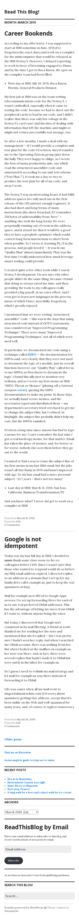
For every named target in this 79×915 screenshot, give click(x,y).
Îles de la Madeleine (19, 779)
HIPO (32, 354)
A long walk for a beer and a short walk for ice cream (39, 792)
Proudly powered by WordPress (23, 907)
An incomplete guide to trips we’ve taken (29, 760)
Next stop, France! (18, 789)
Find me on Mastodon (17, 752)
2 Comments (12, 524)
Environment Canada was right (26, 782)
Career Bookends (28, 33)
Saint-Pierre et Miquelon (22, 785)
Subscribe (13, 860)
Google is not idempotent (22, 542)
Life (18, 521)
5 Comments (12, 726)
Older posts (12, 739)
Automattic (11, 911)
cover (21, 390)
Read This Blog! (21, 12)
